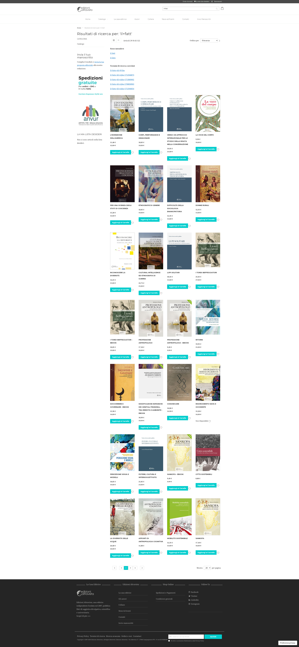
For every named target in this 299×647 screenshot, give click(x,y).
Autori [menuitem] (137, 19)
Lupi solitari (173, 273)
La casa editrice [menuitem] (120, 19)
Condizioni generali (164, 599)
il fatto (113, 58)
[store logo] (84, 9)
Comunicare (173, 404)
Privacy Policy (199, 641)
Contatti (122, 617)
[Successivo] (142, 568)
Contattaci (137, 636)
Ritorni (199, 340)
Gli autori (123, 599)
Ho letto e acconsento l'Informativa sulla (187, 641)
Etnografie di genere (149, 205)
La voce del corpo (205, 135)
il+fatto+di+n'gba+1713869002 (122, 79)
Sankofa (200, 538)
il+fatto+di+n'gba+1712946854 (122, 88)
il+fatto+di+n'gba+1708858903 (122, 84)
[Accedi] (211, 1)
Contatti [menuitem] (185, 19)
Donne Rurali (202, 205)
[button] (132, 152)
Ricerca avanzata (113, 636)
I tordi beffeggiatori (206, 273)
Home (79, 28)
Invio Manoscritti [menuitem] (204, 19)
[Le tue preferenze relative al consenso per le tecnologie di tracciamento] (287, 643)
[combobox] (191, 9)
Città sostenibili (204, 474)
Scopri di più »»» (83, 616)
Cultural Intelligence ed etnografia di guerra (149, 276)
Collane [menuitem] (151, 19)
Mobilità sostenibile (177, 538)
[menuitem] (88, 19)
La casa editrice (125, 593)
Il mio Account (187, 1)
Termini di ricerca (97, 636)
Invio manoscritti (126, 623)
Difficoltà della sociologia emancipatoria (175, 208)
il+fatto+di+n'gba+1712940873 (122, 75)
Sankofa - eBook (175, 474)
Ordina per (194, 40)
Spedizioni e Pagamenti (165, 593)
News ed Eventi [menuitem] (168, 19)
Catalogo (80, 44)
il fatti (112, 53)
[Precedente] (114, 568)
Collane (122, 605)
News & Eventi (125, 611)
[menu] (149, 19)
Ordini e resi (126, 636)
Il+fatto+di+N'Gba (117, 70)
